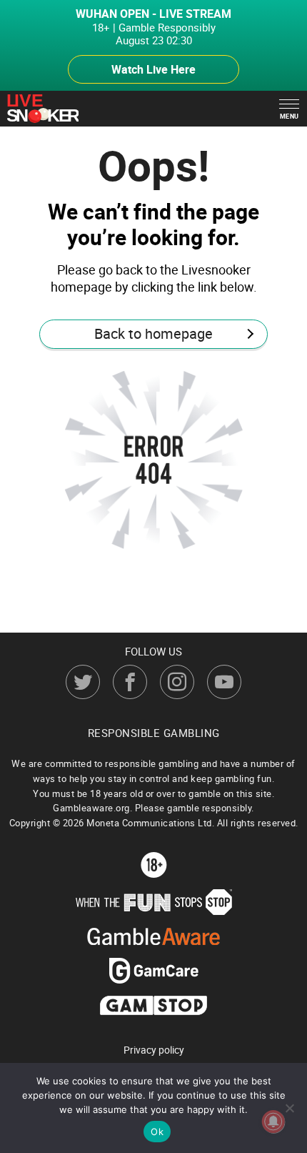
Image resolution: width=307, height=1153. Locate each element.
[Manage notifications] (273, 1121)
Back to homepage (153, 333)
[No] (289, 1108)
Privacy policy (154, 1050)
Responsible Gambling (154, 733)
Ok (157, 1131)
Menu (289, 116)
